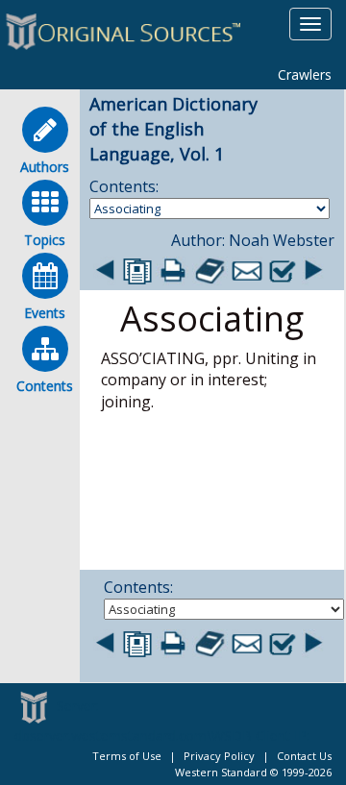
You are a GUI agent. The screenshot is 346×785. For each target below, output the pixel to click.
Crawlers (305, 74)
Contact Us (304, 755)
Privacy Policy (219, 755)
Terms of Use (126, 755)
